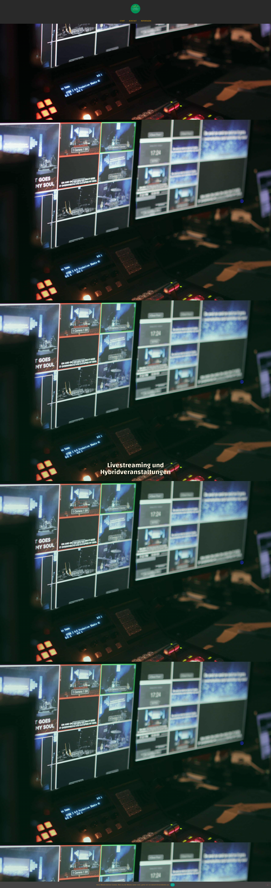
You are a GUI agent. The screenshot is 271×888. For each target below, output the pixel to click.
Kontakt (133, 21)
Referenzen (146, 21)
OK (173, 885)
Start (122, 21)
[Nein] (267, 885)
